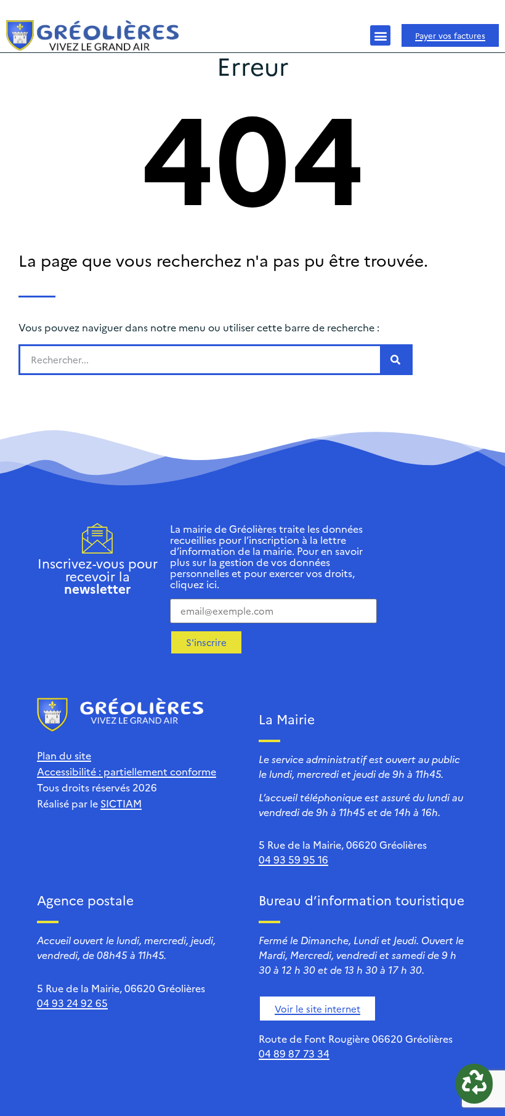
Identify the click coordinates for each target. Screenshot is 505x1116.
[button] (380, 35)
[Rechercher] (395, 359)
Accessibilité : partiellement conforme (126, 771)
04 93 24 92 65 (72, 1002)
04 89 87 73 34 (294, 1053)
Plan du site (64, 755)
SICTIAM (121, 803)
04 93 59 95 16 (293, 859)
